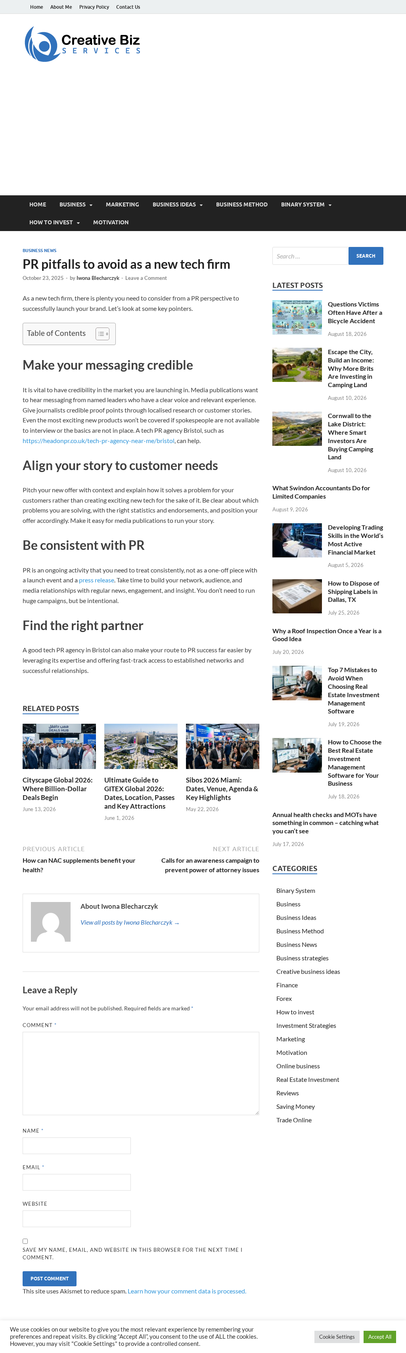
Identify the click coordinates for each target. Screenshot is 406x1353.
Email (33, 1167)
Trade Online (294, 1120)
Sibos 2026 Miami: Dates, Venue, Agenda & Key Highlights (222, 789)
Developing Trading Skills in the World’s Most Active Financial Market (355, 539)
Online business (298, 1066)
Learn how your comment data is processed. (187, 1291)
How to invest (51, 222)
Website (35, 1204)
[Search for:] (327, 256)
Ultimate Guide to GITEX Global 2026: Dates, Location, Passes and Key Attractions (139, 793)
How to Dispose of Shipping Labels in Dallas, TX (353, 591)
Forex (284, 998)
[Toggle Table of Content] (98, 334)
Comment (40, 1025)
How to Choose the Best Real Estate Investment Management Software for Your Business (355, 762)
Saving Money (295, 1106)
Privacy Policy (94, 7)
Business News (39, 250)
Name (33, 1131)
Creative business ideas (308, 971)
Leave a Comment (146, 278)
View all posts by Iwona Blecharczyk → (130, 922)
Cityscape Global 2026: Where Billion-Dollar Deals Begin (58, 789)
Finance (287, 985)
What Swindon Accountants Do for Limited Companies (321, 492)
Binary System (303, 204)
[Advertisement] (203, 135)
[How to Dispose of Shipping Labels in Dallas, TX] (297, 584)
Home (36, 7)
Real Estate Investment (307, 1079)
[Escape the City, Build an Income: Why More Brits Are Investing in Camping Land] (297, 352)
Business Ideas (174, 204)
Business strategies (302, 958)
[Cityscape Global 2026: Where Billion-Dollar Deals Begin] (59, 748)
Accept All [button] (379, 1337)
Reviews (287, 1093)
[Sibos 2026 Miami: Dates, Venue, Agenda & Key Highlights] (222, 748)
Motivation (111, 222)
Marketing (122, 204)
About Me (61, 7)
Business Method (242, 204)
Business (72, 204)
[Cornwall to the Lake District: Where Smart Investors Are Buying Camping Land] (297, 416)
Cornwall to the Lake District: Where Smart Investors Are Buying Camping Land (350, 436)
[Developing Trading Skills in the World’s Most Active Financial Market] (297, 528)
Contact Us (128, 7)
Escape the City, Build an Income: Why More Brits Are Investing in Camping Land (351, 368)
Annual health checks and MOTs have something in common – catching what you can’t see (325, 823)
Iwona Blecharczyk (98, 278)
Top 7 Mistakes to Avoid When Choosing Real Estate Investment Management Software (353, 690)
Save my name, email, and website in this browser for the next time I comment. (133, 1254)
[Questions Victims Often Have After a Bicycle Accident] (297, 304)
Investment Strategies (306, 1025)
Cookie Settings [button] (337, 1337)
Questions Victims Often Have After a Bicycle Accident (355, 312)
